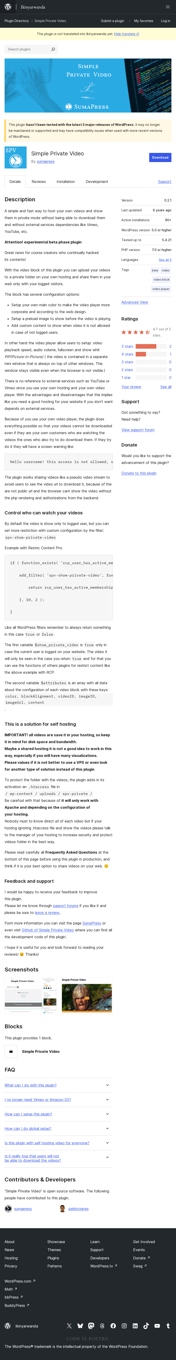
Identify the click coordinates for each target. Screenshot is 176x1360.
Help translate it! (126, 34)
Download (160, 157)
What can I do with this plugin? (31, 1085)
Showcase (56, 1241)
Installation (66, 181)
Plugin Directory (17, 21)
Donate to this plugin (139, 473)
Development (97, 181)
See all (165, 386)
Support (164, 181)
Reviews (39, 181)
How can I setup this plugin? (28, 1114)
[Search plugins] (53, 49)
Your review (131, 386)
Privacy (11, 1266)
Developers (99, 1258)
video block (162, 279)
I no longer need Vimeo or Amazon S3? (38, 1100)
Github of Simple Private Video (48, 930)
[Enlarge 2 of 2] (106, 984)
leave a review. (47, 912)
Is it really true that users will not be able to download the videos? (33, 1158)
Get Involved (144, 1241)
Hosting (11, 1258)
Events (139, 1249)
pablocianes (79, 1208)
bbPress (14, 1297)
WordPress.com (20, 1281)
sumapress (46, 161)
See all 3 (165, 260)
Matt (11, 1289)
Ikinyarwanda (26, 1326)
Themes (54, 1249)
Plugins (53, 1258)
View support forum (137, 430)
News (9, 1249)
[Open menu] (168, 7)
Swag (140, 1266)
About (10, 1241)
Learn (95, 1241)
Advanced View (134, 302)
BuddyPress (17, 1305)
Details (15, 181)
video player (161, 289)
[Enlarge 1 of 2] (51, 984)
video (166, 270)
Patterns (54, 1266)
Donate (141, 1258)
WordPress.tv (104, 1266)
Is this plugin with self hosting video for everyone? (47, 1143)
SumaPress (91, 923)
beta (155, 270)
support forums (65, 905)
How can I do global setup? (28, 1128)
